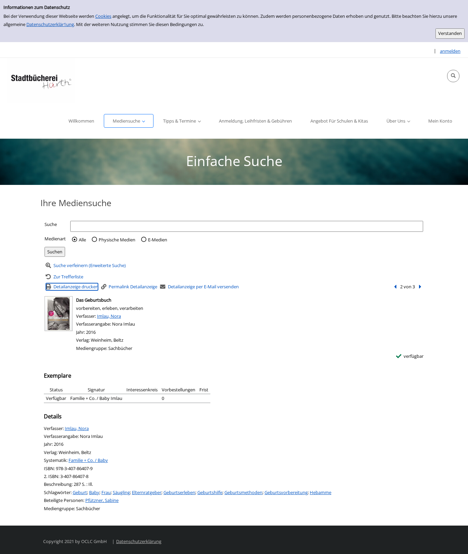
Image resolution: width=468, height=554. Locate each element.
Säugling (121, 492)
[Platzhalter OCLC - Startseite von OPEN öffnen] (41, 80)
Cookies (103, 16)
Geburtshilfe (209, 492)
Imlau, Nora (109, 316)
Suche (51, 224)
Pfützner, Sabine (102, 500)
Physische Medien (117, 240)
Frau (106, 492)
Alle (82, 240)
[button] (453, 76)
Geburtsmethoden (243, 492)
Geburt (80, 492)
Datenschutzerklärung (138, 541)
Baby (94, 492)
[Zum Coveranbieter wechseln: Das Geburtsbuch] (59, 313)
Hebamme (320, 492)
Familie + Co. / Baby (88, 460)
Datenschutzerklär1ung (50, 24)
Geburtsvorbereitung (286, 492)
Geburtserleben (179, 492)
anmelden (450, 51)
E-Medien (157, 240)
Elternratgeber (146, 492)
